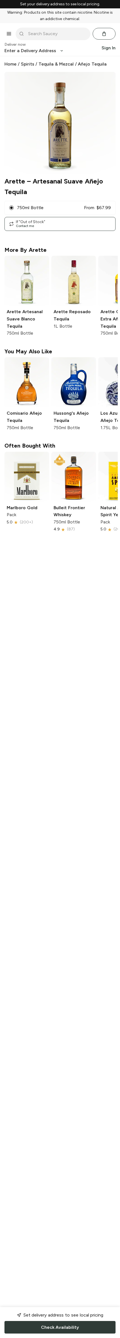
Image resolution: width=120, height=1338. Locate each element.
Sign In (109, 47)
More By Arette (25, 250)
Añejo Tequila (92, 64)
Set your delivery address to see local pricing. (60, 4)
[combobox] (57, 34)
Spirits (27, 64)
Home (10, 64)
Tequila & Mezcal (56, 64)
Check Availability (60, 1327)
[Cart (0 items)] (104, 34)
